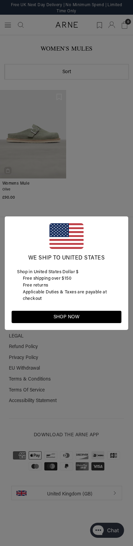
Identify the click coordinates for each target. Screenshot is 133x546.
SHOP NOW (66, 316)
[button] (115, 316)
